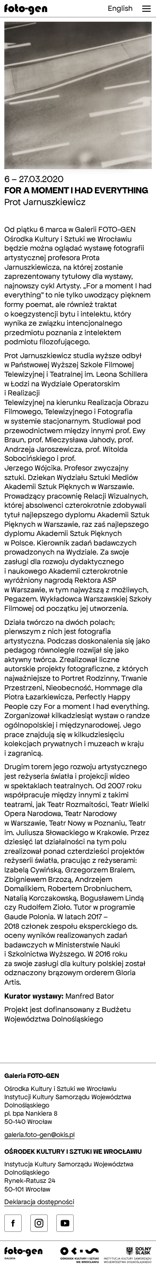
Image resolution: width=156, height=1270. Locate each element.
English (120, 8)
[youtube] (65, 1223)
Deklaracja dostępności (39, 1201)
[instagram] (39, 1223)
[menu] (146, 8)
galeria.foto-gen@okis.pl (39, 1134)
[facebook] (13, 1223)
